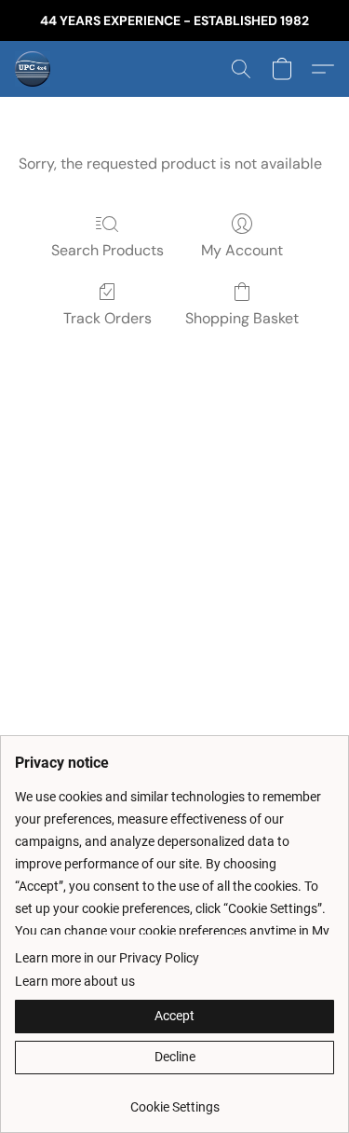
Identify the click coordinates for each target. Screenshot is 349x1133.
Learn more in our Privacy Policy (107, 957)
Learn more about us (75, 981)
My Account (242, 250)
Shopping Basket (242, 318)
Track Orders (107, 318)
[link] (174, 1100)
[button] (33, 69)
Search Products (107, 250)
